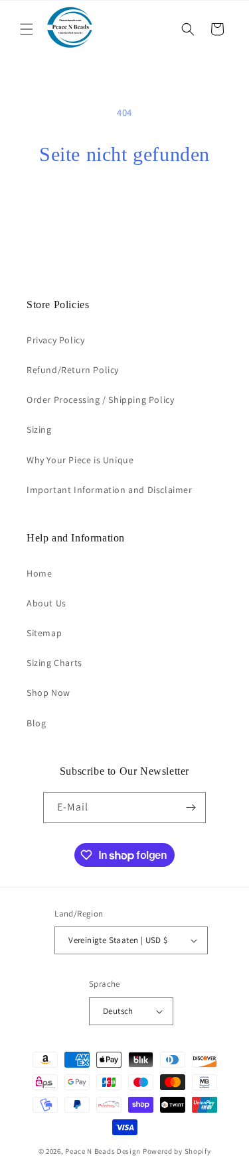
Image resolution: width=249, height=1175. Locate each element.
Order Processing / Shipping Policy (100, 400)
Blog (36, 723)
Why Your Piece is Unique (80, 460)
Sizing (39, 429)
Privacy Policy (55, 340)
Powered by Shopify (177, 1151)
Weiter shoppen (124, 202)
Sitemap (44, 633)
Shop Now (48, 693)
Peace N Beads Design (103, 1151)
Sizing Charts (54, 663)
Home (39, 573)
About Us (46, 603)
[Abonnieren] (190, 807)
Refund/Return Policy (73, 370)
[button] (26, 29)
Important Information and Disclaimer (110, 490)
